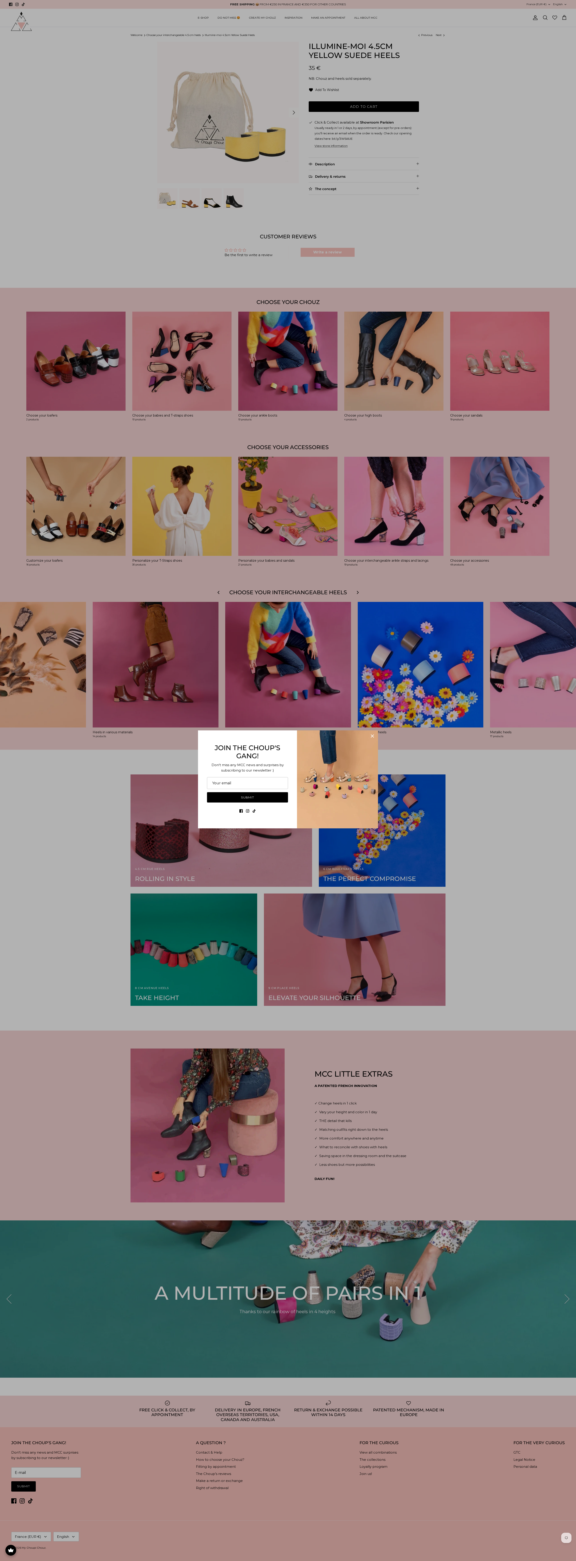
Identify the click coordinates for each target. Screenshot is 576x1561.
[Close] (372, 736)
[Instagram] (247, 811)
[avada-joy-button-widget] (10, 1550)
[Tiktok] (254, 811)
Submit (247, 797)
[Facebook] (241, 811)
